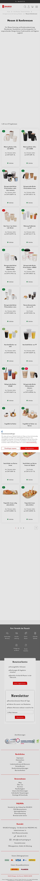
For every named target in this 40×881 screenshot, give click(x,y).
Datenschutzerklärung (31, 442)
